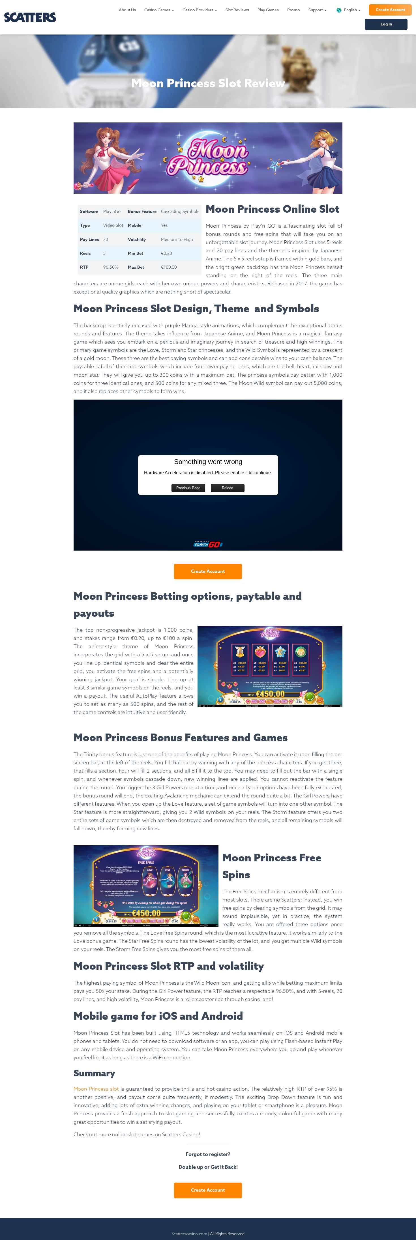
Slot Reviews (237, 9)
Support (316, 9)
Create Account (390, 10)
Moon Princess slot (96, 1089)
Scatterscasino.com (189, 1233)
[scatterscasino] (30, 17)
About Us (127, 9)
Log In (386, 24)
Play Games (268, 9)
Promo (293, 9)
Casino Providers (198, 9)
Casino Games (157, 9)
